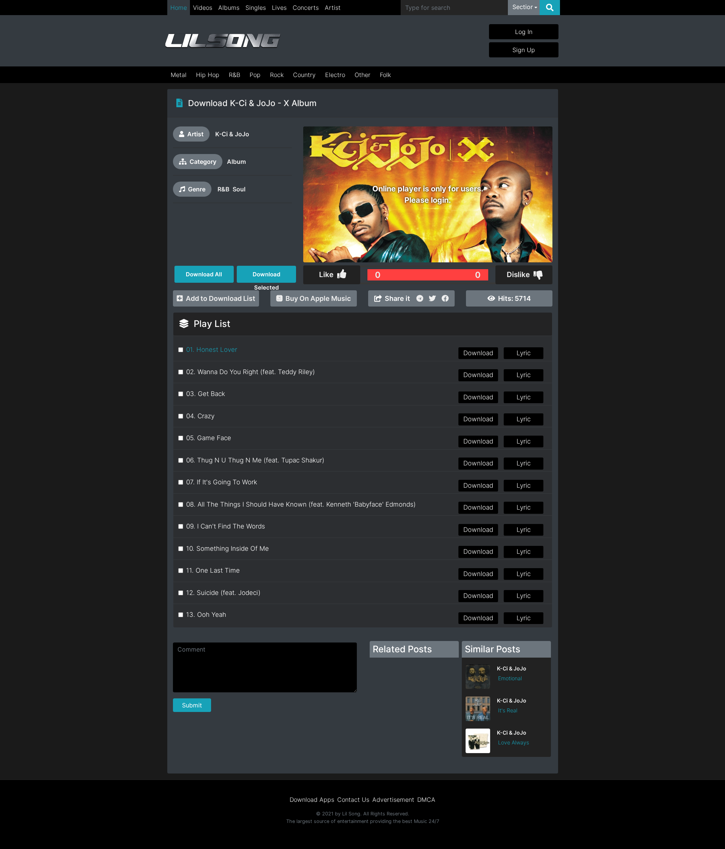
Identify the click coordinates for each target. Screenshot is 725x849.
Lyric (524, 353)
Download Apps (312, 799)
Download (478, 353)
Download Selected (266, 277)
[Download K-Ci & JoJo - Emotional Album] (506, 686)
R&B (234, 75)
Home (178, 7)
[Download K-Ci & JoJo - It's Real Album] (506, 719)
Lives (279, 7)
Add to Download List (220, 298)
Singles (255, 7)
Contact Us (353, 799)
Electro (335, 75)
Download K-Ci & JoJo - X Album (252, 103)
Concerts (306, 7)
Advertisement (393, 799)
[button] (525, 7)
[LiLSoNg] (223, 40)
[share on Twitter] (432, 298)
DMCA (426, 799)
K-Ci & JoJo (232, 134)
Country (304, 75)
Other (362, 75)
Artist (333, 7)
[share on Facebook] (445, 298)
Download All (204, 274)
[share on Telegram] (419, 298)
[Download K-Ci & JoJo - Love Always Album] (506, 751)
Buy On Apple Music (318, 298)
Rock (277, 75)
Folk (385, 75)
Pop (255, 75)
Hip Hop (207, 75)
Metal (179, 75)
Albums (228, 7)
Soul (239, 189)
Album (236, 161)
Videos (202, 7)
